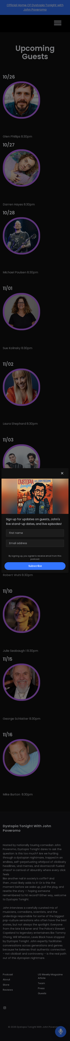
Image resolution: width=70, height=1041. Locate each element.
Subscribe (35, 566)
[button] (62, 473)
